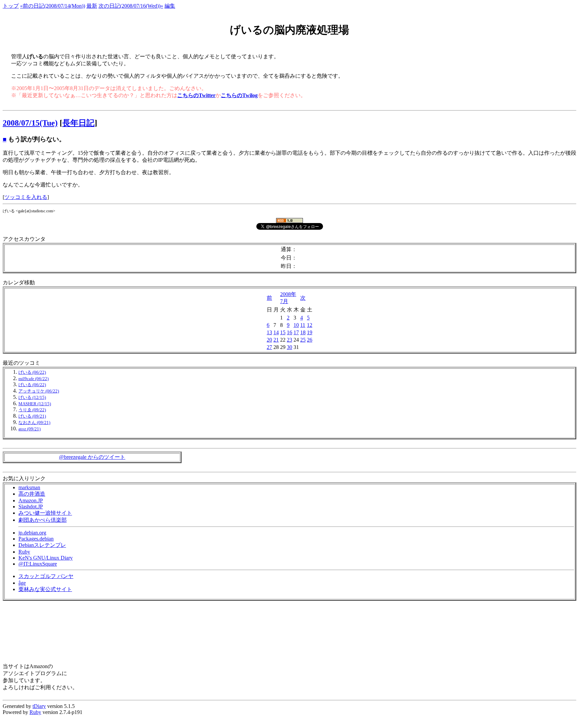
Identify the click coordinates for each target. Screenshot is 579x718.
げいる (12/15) (32, 397)
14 (276, 332)
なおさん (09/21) (34, 422)
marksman (29, 487)
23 (289, 340)
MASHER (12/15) (34, 404)
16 (289, 332)
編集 (170, 6)
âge (22, 583)
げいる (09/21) (32, 416)
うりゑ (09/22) (32, 410)
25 (303, 340)
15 (282, 332)
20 (269, 340)
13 (269, 332)
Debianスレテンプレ (42, 545)
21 (276, 340)
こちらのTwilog (239, 95)
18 (303, 332)
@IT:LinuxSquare (37, 564)
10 (296, 325)
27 (269, 347)
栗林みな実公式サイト (45, 589)
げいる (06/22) (32, 372)
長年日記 (78, 123)
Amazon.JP (30, 500)
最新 (91, 6)
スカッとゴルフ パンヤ (45, 576)
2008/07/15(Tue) (30, 123)
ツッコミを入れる (25, 197)
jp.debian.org (32, 532)
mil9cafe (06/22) (33, 378)
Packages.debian (36, 539)
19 (309, 332)
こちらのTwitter (196, 95)
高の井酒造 (31, 494)
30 (289, 347)
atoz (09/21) (29, 429)
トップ (11, 6)
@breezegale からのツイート (92, 457)
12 (309, 325)
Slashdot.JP (30, 506)
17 (296, 332)
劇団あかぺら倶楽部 (42, 520)
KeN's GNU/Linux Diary (45, 558)
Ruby (24, 552)
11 (302, 325)
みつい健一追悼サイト (45, 513)
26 (309, 340)
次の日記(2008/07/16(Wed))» (131, 6)
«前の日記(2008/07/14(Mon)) (52, 6)
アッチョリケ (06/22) (38, 391)
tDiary (39, 706)
